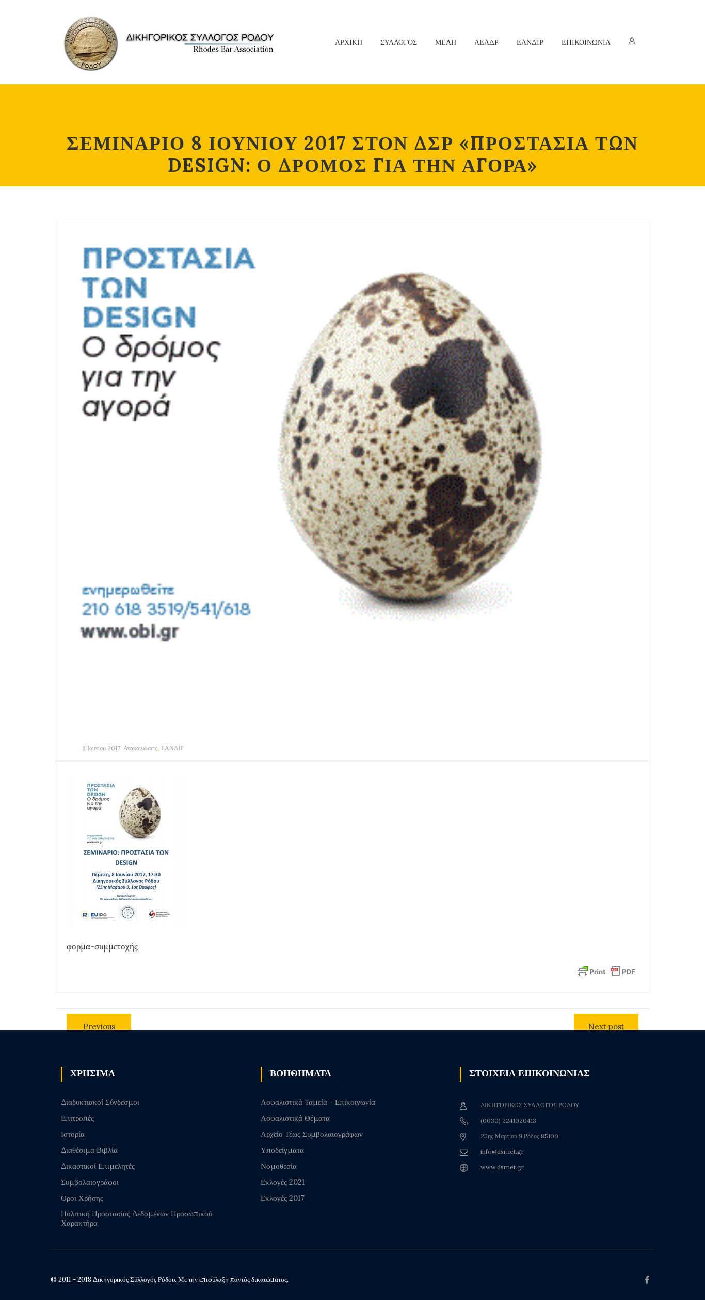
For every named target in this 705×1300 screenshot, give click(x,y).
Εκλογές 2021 (283, 1182)
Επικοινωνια (586, 42)
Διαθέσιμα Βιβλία (89, 1150)
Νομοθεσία (279, 1166)
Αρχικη (348, 42)
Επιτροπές (77, 1118)
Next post (606, 1027)
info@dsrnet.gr (502, 1151)
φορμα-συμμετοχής (102, 946)
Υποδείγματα (282, 1150)
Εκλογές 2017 (283, 1198)
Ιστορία (73, 1134)
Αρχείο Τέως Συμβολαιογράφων (312, 1134)
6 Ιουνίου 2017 (101, 748)
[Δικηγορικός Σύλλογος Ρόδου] (174, 42)
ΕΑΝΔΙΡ (172, 748)
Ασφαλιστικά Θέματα (295, 1118)
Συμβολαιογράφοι (90, 1182)
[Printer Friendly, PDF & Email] (606, 971)
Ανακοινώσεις (140, 748)
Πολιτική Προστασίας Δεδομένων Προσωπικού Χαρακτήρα (136, 1218)
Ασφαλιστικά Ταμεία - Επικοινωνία (318, 1102)
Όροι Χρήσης (82, 1198)
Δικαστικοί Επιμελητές (98, 1166)
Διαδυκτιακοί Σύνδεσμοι (100, 1102)
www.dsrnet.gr (502, 1167)
